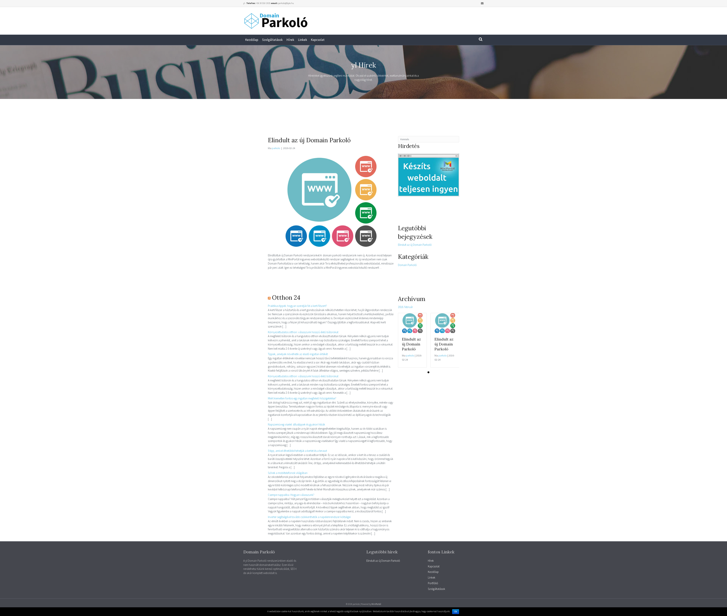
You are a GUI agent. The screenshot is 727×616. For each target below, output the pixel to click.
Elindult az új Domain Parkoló (309, 140)
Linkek (302, 40)
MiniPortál (376, 604)
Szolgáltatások (272, 40)
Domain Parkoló (407, 265)
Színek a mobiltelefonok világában (287, 473)
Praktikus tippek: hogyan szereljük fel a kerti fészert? (297, 306)
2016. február (405, 307)
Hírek (290, 40)
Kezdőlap (251, 40)
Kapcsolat (317, 40)
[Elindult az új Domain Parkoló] (331, 201)
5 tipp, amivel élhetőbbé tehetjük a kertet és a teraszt (297, 451)
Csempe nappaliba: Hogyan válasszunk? (291, 495)
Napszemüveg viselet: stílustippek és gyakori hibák (296, 424)
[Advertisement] (432, 19)
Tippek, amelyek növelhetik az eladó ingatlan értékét (298, 354)
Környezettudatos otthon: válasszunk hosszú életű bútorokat (303, 332)
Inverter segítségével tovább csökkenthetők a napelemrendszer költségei (309, 517)
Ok (455, 611)
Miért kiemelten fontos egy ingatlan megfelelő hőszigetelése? (302, 398)
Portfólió (433, 583)
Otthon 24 (286, 297)
